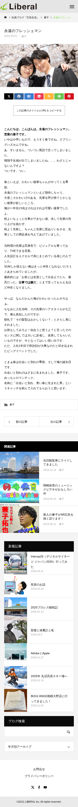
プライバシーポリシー (39, 776)
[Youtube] (45, 787)
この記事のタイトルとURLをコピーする (39, 110)
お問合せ (39, 769)
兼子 (23, 36)
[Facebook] (39, 787)
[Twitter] (33, 787)
